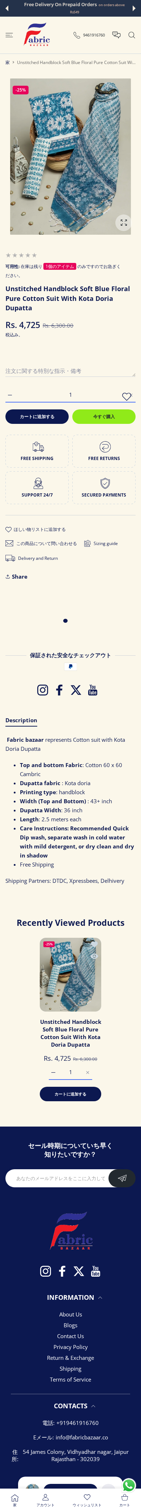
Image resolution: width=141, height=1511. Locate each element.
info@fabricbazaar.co (82, 1437)
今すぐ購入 (104, 416)
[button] (6, 8)
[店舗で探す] (131, 35)
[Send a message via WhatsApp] (128, 1485)
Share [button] (19, 576)
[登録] (122, 1178)
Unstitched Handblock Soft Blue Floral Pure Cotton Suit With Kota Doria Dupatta (70, 1033)
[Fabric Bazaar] (36, 35)
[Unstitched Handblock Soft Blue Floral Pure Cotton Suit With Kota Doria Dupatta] (70, 975)
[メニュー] (9, 35)
